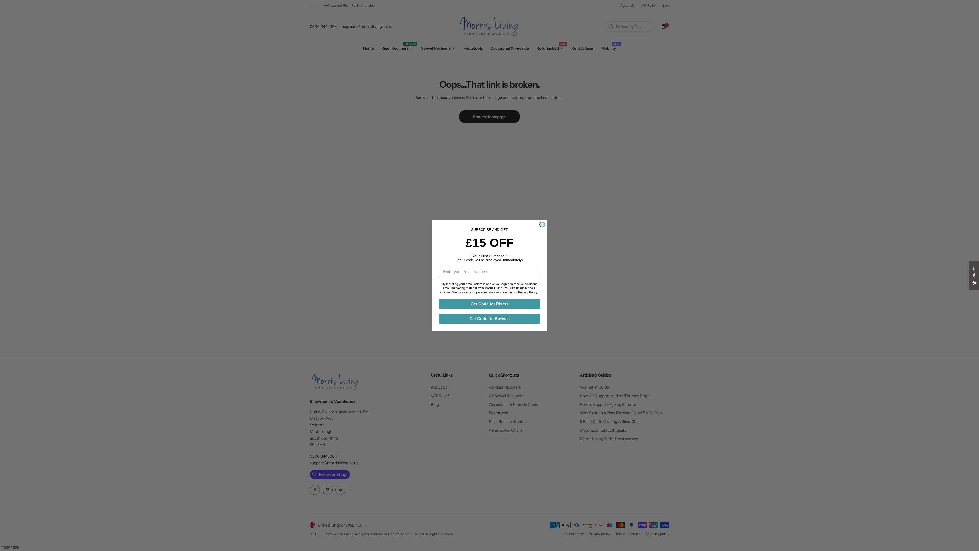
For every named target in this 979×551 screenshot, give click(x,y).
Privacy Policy (527, 292)
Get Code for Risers (490, 304)
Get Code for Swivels (489, 319)
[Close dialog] (542, 224)
